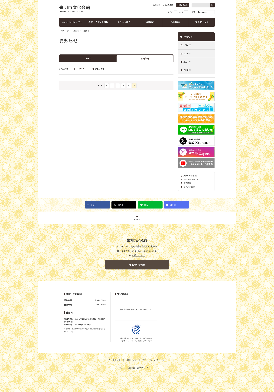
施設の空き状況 (190, 175)
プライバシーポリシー (152, 360)
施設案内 (150, 22)
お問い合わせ (183, 5)
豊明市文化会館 (74, 8)
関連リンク (131, 360)
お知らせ (156, 5)
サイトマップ (114, 360)
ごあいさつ (99, 69)
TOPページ (65, 31)
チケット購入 (124, 22)
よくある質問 (168, 5)
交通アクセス (202, 22)
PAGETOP (137, 218)
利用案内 (175, 22)
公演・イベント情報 (98, 22)
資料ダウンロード (191, 179)
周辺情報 (187, 183)
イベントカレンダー (72, 22)
